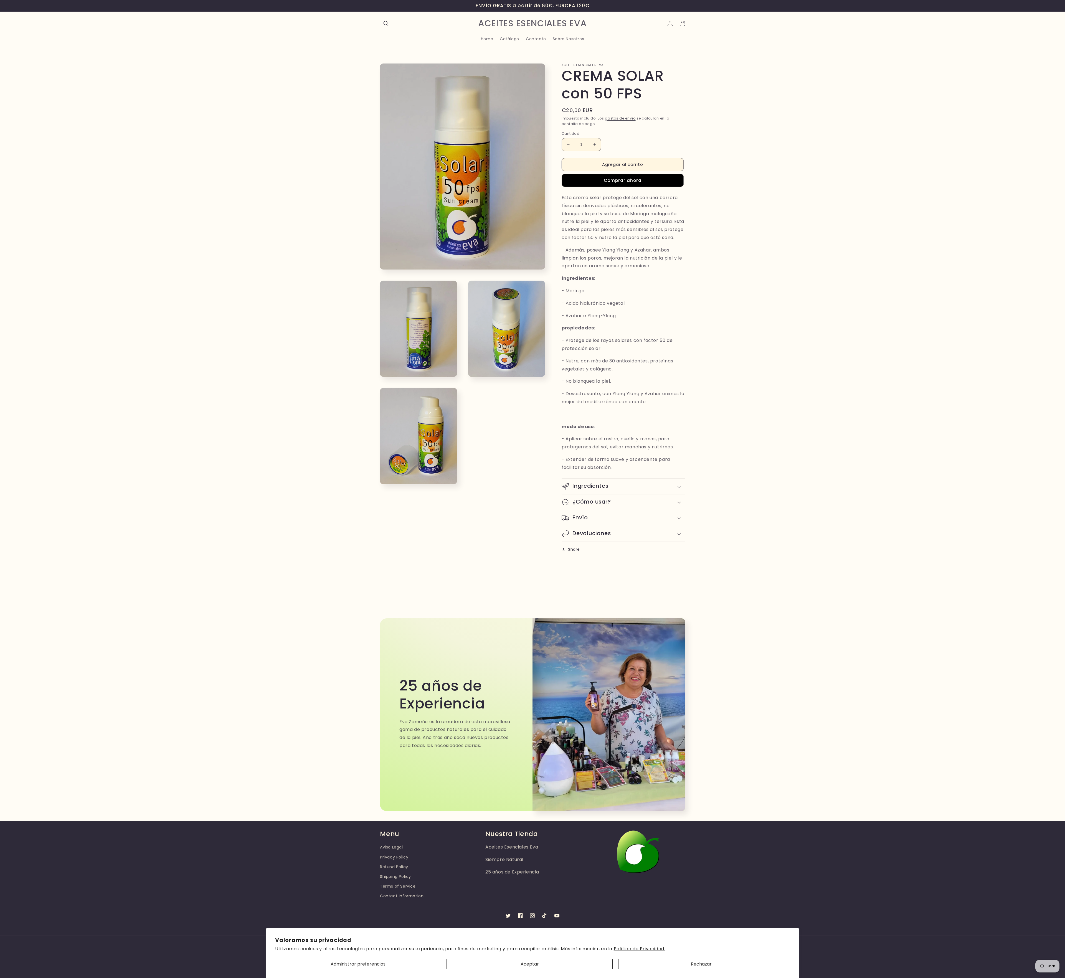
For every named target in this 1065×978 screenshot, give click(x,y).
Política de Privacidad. (639, 949)
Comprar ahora (622, 180)
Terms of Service (398, 886)
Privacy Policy (394, 857)
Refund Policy (394, 867)
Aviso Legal (391, 847)
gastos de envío (620, 118)
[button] (386, 23)
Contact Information (402, 896)
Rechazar (701, 964)
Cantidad (570, 133)
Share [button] (574, 549)
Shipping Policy (395, 876)
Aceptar (530, 964)
